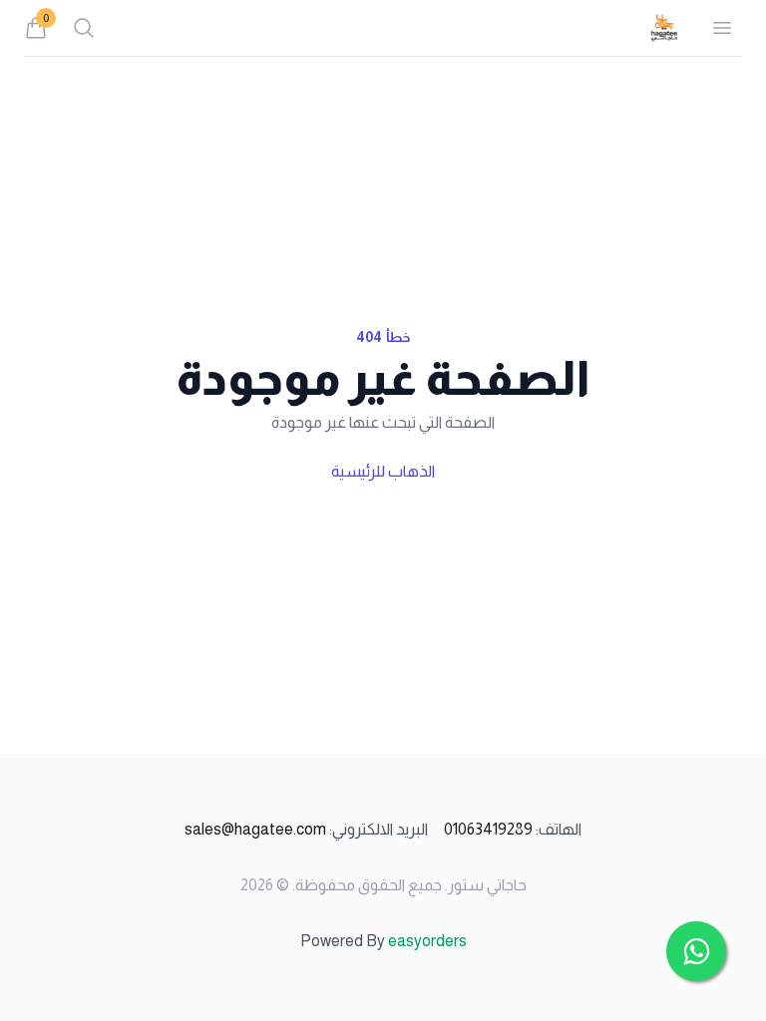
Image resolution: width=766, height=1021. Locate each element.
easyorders (427, 940)
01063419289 (512, 829)
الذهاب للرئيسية (383, 471)
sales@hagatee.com (306, 829)
